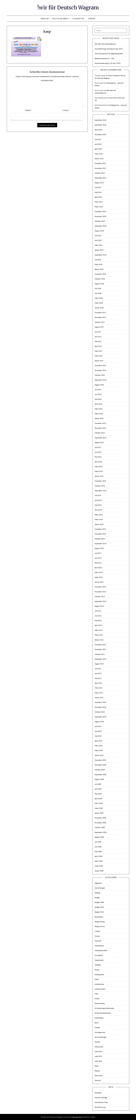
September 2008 (100, 832)
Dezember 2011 (100, 645)
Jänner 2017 (99, 361)
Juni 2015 (98, 452)
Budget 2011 (99, 912)
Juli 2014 (98, 495)
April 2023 (98, 130)
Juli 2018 (98, 288)
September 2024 (100, 120)
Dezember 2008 (100, 818)
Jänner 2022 (99, 159)
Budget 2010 (99, 907)
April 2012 (98, 625)
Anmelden (98, 1093)
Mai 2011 (98, 678)
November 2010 (100, 707)
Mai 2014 (98, 505)
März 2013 (99, 572)
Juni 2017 (98, 337)
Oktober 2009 (100, 770)
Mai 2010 (98, 736)
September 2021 (100, 178)
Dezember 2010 (100, 702)
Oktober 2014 (100, 486)
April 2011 (98, 683)
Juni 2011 (98, 673)
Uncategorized (100, 1032)
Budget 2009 (99, 902)
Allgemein (98, 883)
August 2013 (99, 548)
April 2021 (98, 197)
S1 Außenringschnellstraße (104, 1008)
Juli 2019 (98, 260)
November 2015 (100, 428)
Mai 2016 (98, 399)
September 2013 (100, 543)
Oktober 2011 (100, 654)
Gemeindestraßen (101, 950)
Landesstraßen (100, 989)
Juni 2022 (98, 144)
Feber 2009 (99, 808)
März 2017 (99, 351)
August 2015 (99, 442)
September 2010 (100, 717)
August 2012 (99, 606)
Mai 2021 (98, 192)
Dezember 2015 (100, 423)
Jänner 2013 (99, 582)
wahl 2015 (98, 1056)
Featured (98, 941)
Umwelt (97, 1027)
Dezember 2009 (100, 760)
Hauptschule (99, 960)
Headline (98, 965)
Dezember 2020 (100, 211)
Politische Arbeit (60, 19)
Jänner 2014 (99, 524)
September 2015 (100, 438)
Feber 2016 (99, 414)
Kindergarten (99, 974)
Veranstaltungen (100, 1037)
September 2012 (100, 601)
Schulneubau (99, 1018)
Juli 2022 (98, 139)
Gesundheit (99, 955)
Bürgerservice (100, 926)
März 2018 (99, 298)
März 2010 (99, 746)
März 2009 (99, 803)
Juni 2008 (98, 847)
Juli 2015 (98, 447)
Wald (96, 1066)
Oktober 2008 (100, 827)
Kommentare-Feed (101, 1102)
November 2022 (100, 134)
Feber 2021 (99, 207)
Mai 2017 (98, 341)
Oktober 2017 (100, 322)
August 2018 (99, 284)
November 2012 (100, 592)
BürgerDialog (100, 922)
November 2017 (100, 317)
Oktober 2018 (100, 279)
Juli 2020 (98, 235)
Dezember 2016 (100, 365)
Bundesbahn (99, 917)
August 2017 (99, 327)
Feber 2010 (99, 750)
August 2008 (99, 837)
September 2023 (100, 125)
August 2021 (99, 183)
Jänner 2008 (99, 871)
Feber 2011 (99, 693)
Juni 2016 (98, 394)
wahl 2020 (98, 1061)
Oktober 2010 (100, 712)
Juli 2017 (98, 332)
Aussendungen (100, 888)
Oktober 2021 (100, 173)
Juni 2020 (98, 240)
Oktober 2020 (100, 221)
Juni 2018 (98, 293)
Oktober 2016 (100, 375)
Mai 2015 (98, 457)
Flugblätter (78, 19)
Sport (97, 1023)
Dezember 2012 (100, 587)
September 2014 (100, 491)
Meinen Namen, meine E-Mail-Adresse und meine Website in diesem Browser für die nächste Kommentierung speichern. (47, 120)
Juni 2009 (98, 789)
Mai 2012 (98, 620)
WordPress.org (100, 1107)
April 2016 (98, 404)
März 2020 (99, 245)
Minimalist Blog (77, 1117)
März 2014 (99, 515)
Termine (91, 19)
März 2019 (99, 264)
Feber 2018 (99, 303)
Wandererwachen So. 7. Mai (104, 58)
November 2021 (100, 168)
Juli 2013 (98, 553)
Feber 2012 (99, 635)
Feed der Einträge (101, 1097)
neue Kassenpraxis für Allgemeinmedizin (109, 54)
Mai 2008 (98, 851)
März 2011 (99, 688)
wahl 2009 (98, 1051)
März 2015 (99, 466)
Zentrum (98, 1080)
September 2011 (100, 659)
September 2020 (100, 226)
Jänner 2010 (99, 755)
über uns (45, 19)
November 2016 (100, 370)
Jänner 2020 (99, 250)
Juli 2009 (98, 784)
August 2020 (99, 231)
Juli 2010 (98, 726)
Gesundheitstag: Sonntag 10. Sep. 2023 (109, 49)
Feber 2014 (99, 519)
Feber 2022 (99, 154)
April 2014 (98, 510)
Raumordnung (100, 1003)
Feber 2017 (99, 356)
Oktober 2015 (100, 433)
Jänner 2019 (99, 269)
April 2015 (98, 462)
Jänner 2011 (99, 697)
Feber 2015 (99, 471)
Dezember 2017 (100, 312)
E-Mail (66, 110)
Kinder (97, 970)
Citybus (97, 931)
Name (28, 110)
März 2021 (99, 202)
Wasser (97, 1071)
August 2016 (99, 385)
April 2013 (98, 568)
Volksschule (99, 1047)
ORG (96, 994)
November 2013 (100, 534)
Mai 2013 (98, 563)
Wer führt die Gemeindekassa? (105, 44)
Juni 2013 (98, 558)
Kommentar (47, 80)
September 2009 (100, 774)
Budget (97, 897)
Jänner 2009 (99, 813)
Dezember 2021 (100, 163)
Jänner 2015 (99, 476)
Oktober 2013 (100, 539)
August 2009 (99, 779)
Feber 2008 (99, 866)
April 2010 (98, 741)
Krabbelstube (99, 984)
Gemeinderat (99, 946)
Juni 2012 (98, 616)
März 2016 (99, 409)
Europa (97, 936)
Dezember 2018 (100, 274)
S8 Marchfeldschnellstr (103, 1013)
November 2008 (100, 823)
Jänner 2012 (99, 640)
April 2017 (98, 346)
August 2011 (99, 664)
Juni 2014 (98, 500)
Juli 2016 (98, 389)
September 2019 (100, 255)
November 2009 (100, 765)
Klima (97, 979)
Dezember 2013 (100, 529)
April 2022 (98, 149)
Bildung (97, 893)
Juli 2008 (98, 842)
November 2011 (100, 649)
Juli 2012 (98, 611)
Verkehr (97, 1042)
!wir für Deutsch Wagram (68, 7)
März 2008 (99, 861)
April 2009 (98, 799)
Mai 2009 (98, 794)
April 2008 (98, 856)
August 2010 (99, 722)
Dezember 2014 (100, 481)
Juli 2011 (98, 669)
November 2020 (100, 216)
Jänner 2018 (99, 308)
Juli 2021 (98, 187)
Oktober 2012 (100, 596)
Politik (97, 999)
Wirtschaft (98, 1076)
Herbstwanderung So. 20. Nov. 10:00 (107, 63)
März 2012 (99, 630)
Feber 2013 (99, 577)
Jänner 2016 (99, 418)
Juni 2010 (98, 731)
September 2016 (100, 380)
